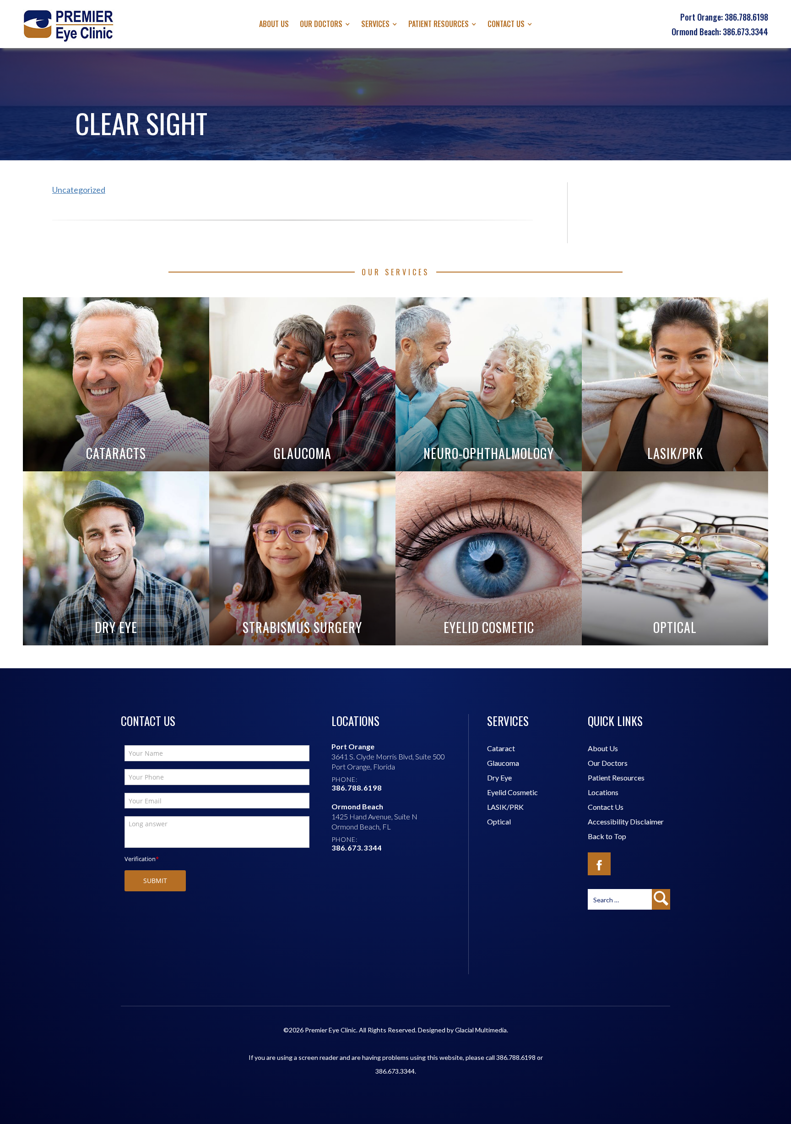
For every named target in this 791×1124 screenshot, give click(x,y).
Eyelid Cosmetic (512, 792)
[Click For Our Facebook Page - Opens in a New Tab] (599, 863)
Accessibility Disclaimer (626, 821)
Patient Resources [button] (438, 23)
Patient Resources (616, 777)
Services (375, 23)
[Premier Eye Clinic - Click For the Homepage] (68, 26)
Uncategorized (78, 190)
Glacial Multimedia (481, 1030)
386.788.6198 (516, 1057)
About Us (274, 23)
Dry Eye (499, 777)
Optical (499, 821)
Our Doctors (321, 23)
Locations (603, 792)
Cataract (501, 748)
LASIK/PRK (505, 806)
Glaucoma (503, 762)
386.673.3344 (395, 1071)
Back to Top (607, 836)
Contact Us (506, 23)
